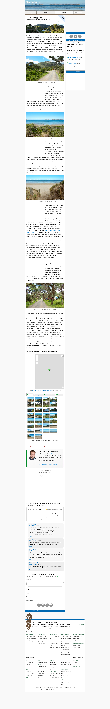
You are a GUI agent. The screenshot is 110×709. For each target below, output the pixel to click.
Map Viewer (66, 687)
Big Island (29, 671)
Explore (31, 12)
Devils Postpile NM (65, 643)
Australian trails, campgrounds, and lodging (42, 390)
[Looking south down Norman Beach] (38, 429)
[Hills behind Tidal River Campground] (31, 424)
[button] (48, 370)
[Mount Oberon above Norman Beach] (31, 429)
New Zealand (76, 666)
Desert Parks (53, 634)
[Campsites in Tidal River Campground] (53, 403)
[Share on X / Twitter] (43, 605)
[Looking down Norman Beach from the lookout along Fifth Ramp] (46, 418)
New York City (41, 675)
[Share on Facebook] (39, 605)
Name (28, 589)
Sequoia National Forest (66, 651)
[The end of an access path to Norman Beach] (38, 424)
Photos (30, 395)
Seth (52, 453)
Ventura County (41, 643)
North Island (75, 668)
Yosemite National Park (66, 636)
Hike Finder (51, 687)
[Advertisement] (75, 23)
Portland (52, 668)
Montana (40, 660)
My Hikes (72, 687)
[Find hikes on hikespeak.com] (29, 626)
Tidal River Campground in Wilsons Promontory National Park (38, 19)
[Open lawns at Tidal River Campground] (38, 397)
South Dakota (53, 671)
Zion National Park (65, 668)
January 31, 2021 (33, 539)
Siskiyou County (76, 647)
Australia (63, 17)
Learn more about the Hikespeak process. (48, 464)
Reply (30, 536)
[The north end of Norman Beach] (46, 424)
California (29, 631)
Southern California (78, 634)
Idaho (28, 677)
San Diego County (77, 641)
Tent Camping (42, 446)
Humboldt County (77, 645)
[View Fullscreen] (37, 360)
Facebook (81, 624)
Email (28, 593)
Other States (30, 658)
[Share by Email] (51, 605)
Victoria (41, 22)
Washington (64, 670)
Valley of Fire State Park (43, 668)
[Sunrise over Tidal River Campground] (38, 408)
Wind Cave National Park (55, 677)
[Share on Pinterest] (47, 605)
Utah (62, 660)
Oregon (52, 660)
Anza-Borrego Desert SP (55, 647)
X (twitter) (81, 626)
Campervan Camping (33, 446)
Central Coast (41, 634)
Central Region (41, 673)
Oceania (27, 610)
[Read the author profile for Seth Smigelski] (32, 459)
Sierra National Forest (66, 652)
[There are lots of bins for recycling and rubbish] (53, 408)
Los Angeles (29, 634)
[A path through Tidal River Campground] (46, 403)
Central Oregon (53, 662)
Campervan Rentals (50, 395)
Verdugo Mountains (31, 640)
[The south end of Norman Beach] (31, 434)
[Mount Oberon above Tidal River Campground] (31, 408)
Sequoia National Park (66, 641)
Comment (29, 579)
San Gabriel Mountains (31, 638)
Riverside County (76, 638)
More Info (60, 395)
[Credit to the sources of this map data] (62, 387)
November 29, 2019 (33, 524)
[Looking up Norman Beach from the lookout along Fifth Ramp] (46, 413)
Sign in (37, 687)
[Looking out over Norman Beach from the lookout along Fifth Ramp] (31, 418)
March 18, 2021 (32, 549)
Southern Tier (41, 677)
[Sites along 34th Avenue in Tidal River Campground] (53, 397)
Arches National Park (65, 662)
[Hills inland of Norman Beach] (53, 424)
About (41, 687)
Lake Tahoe (63, 645)
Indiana (28, 681)
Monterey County (42, 636)
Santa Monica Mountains (32, 636)
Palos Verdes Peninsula (32, 641)
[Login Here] (67, 57)
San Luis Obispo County (43, 640)
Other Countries (78, 658)
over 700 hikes (64, 626)
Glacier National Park (42, 662)
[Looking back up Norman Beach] (38, 434)
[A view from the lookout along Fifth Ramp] (38, 413)
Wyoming (63, 679)
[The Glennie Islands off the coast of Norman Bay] (46, 429)
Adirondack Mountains (43, 671)
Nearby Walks (39, 395)
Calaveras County (65, 647)
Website (28, 596)
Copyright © (45, 470)
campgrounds (50, 628)
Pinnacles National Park (43, 638)
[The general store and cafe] (31, 397)
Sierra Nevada (65, 634)
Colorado (29, 660)
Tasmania (75, 662)
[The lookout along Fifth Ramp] (31, 413)
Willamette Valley (53, 669)
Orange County (76, 640)
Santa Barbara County (43, 641)
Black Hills (52, 675)
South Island (75, 669)
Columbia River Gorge (54, 666)
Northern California (78, 643)
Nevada (40, 664)
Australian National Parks (41, 444)
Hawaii (28, 670)
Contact (46, 687)
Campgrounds (35, 22)
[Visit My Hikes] (67, 63)
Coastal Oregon (53, 664)
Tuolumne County (65, 649)
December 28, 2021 (33, 562)
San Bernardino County (78, 636)
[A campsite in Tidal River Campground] (31, 403)
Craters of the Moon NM (32, 679)
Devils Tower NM (65, 681)
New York (40, 670)
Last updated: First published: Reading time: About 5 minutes (45, 474)
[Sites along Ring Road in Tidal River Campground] (46, 397)
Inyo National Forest (65, 654)
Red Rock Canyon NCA (43, 666)
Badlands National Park (55, 673)
